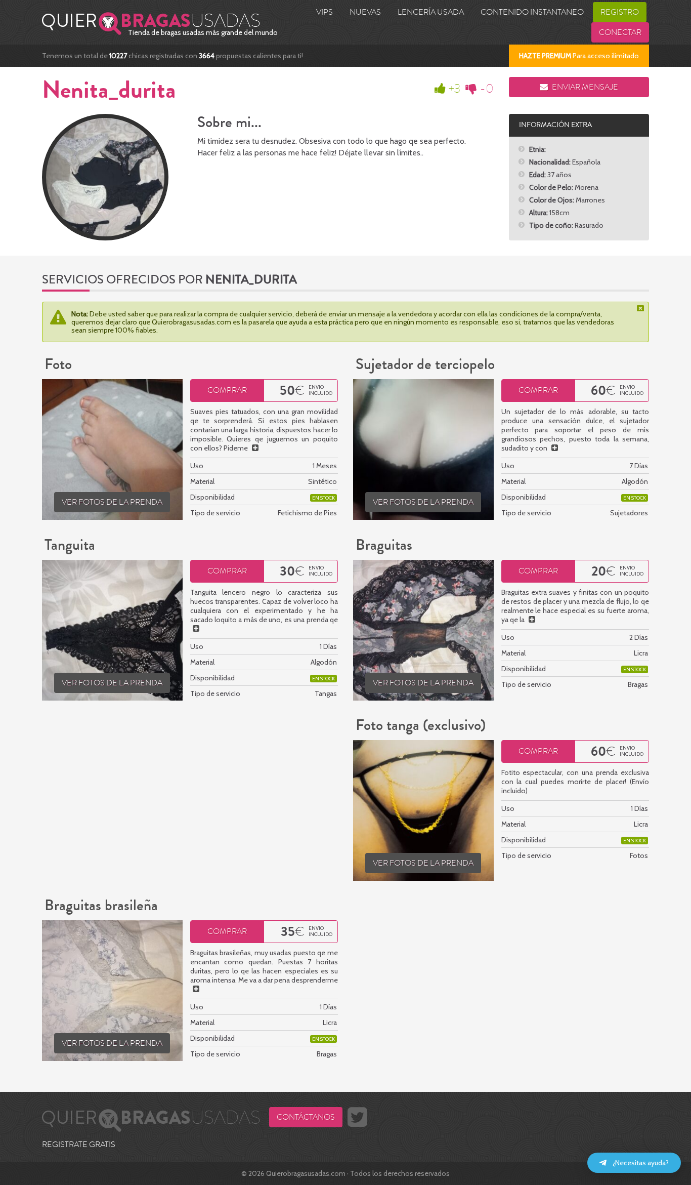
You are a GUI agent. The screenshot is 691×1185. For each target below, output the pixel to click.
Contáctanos (306, 1117)
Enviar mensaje (584, 87)
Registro (619, 12)
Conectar (620, 32)
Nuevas (365, 12)
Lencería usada (431, 12)
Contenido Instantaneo (532, 12)
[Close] (641, 308)
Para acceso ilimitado (579, 55)
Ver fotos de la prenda (112, 502)
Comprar (227, 390)
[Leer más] (255, 448)
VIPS (324, 12)
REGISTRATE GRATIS (78, 1144)
